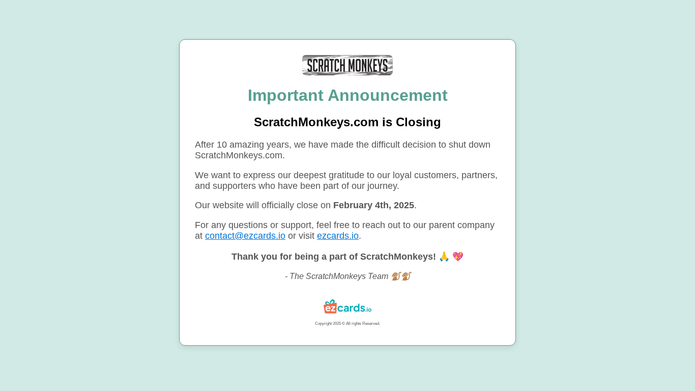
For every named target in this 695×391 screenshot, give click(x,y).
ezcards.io (338, 236)
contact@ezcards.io (245, 236)
